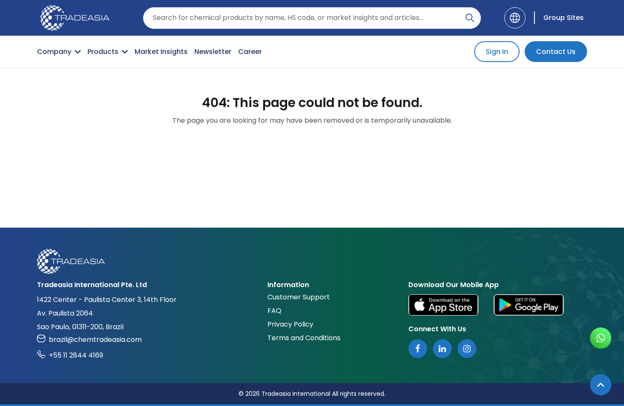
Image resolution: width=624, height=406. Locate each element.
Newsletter (212, 51)
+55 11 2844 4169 (76, 355)
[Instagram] (467, 348)
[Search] (470, 18)
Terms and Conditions (303, 338)
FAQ (274, 311)
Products (102, 51)
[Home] (312, 261)
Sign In (497, 51)
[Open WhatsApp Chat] (600, 338)
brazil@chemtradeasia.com (95, 339)
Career (250, 51)
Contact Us (556, 51)
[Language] (515, 17)
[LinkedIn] (442, 348)
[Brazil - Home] (75, 18)
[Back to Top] (600, 384)
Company (54, 51)
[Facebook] (417, 348)
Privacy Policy (290, 324)
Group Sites (563, 18)
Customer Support (298, 297)
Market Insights (161, 51)
